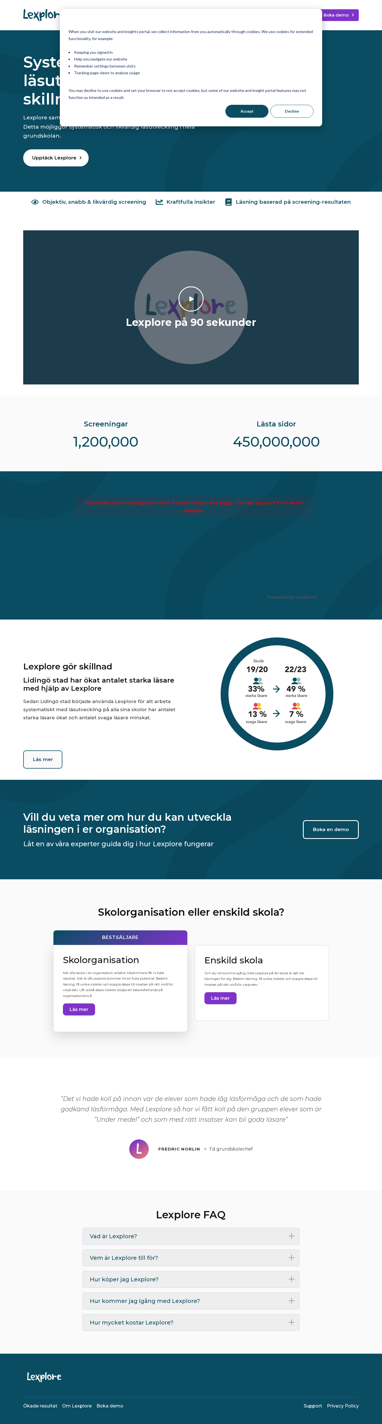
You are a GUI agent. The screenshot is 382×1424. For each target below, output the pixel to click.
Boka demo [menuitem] (109, 1406)
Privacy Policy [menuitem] (343, 1406)
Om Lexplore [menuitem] (77, 1406)
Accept (247, 111)
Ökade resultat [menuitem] (40, 1406)
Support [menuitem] (313, 1406)
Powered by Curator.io (292, 597)
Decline (292, 111)
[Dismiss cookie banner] (311, 21)
